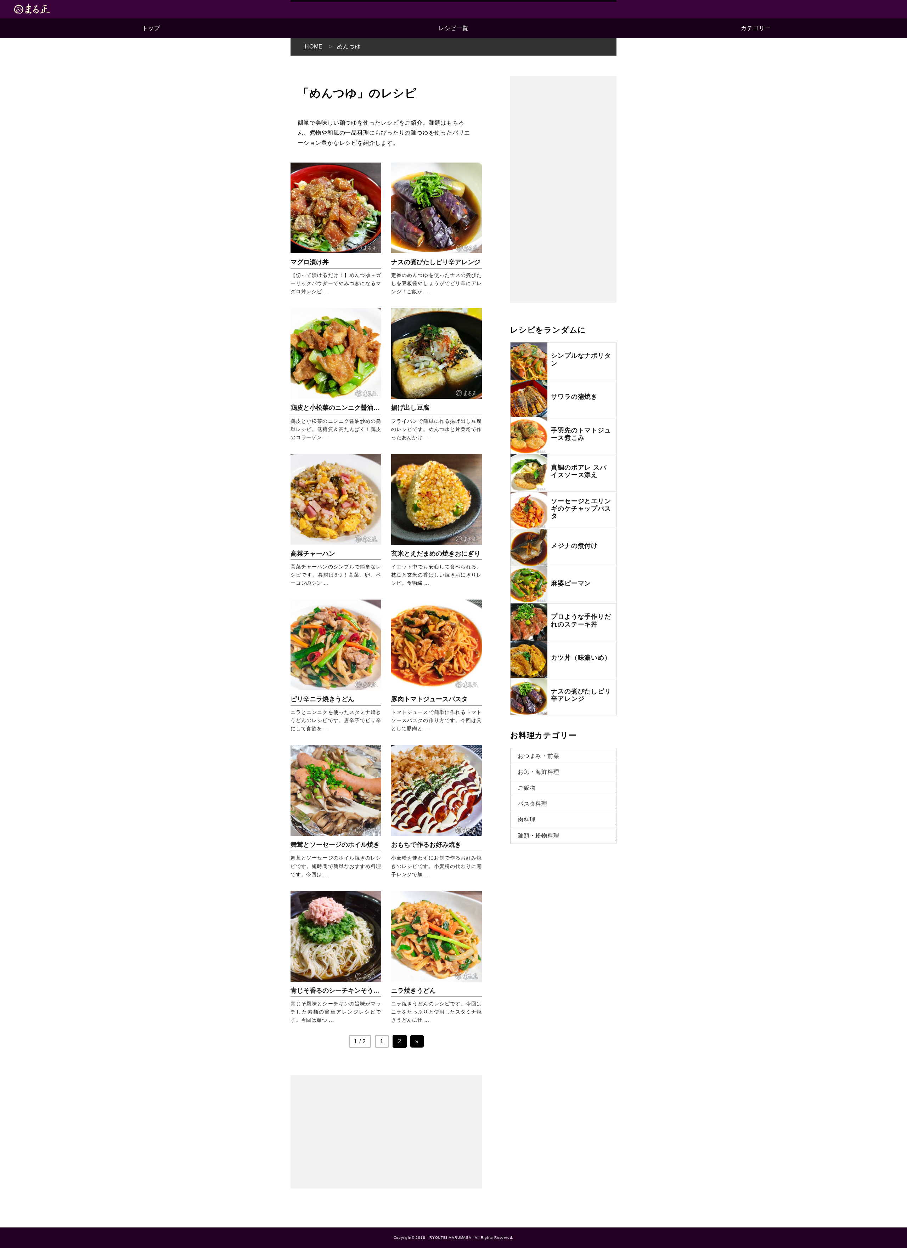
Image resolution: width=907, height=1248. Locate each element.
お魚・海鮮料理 (538, 772)
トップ (151, 28)
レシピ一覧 (453, 28)
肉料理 (526, 820)
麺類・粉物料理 (538, 836)
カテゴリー (756, 28)
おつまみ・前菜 (538, 756)
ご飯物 (526, 788)
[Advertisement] (386, 1131)
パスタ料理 (532, 804)
